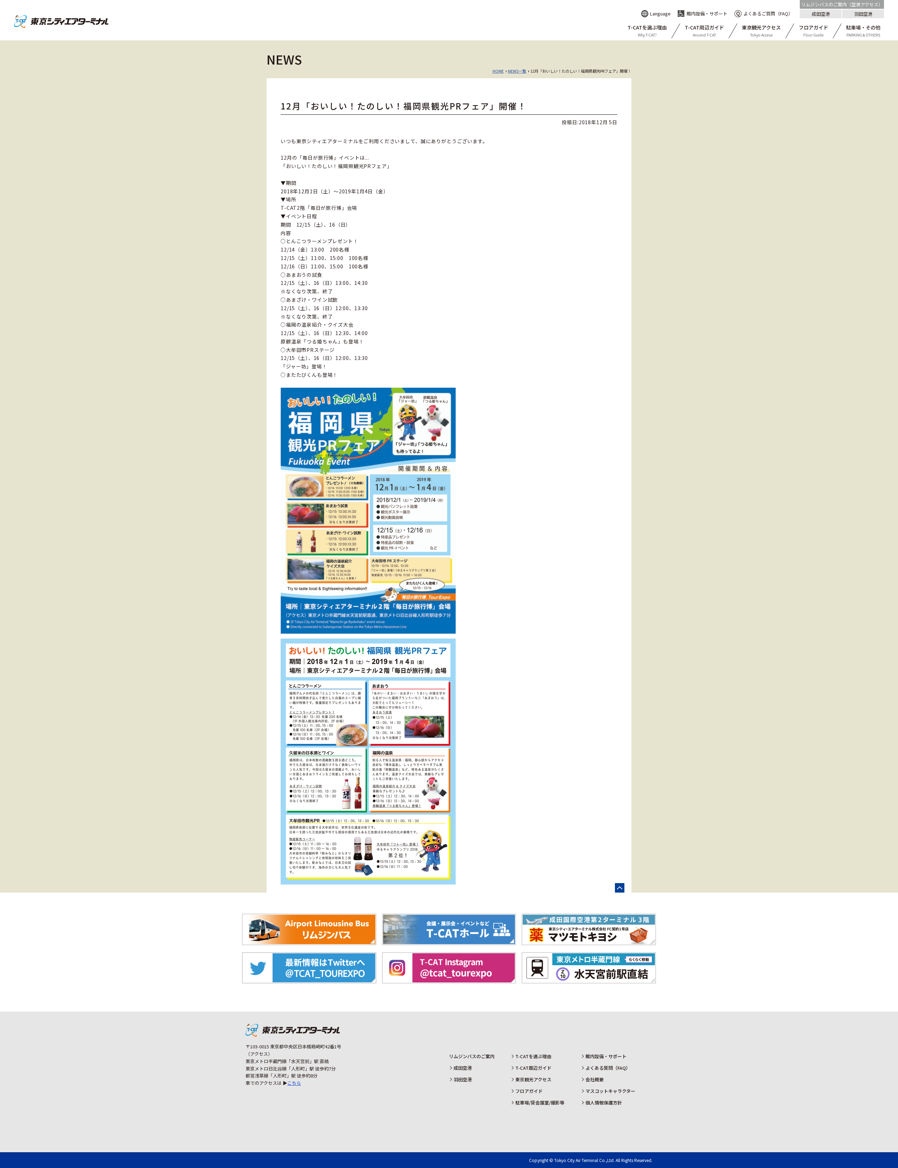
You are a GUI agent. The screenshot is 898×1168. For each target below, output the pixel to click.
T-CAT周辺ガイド (533, 1067)
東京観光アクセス (533, 1079)
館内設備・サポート (605, 1056)
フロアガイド (529, 1091)
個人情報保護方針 (603, 1102)
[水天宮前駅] (589, 979)
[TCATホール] (449, 941)
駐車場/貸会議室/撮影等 (539, 1102)
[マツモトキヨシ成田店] (589, 941)
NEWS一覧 (517, 71)
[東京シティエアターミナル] (61, 25)
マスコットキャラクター (610, 1091)
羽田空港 (863, 14)
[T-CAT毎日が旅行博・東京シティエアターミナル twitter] (309, 979)
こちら (294, 1083)
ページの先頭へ (619, 888)
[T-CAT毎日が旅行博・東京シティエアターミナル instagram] (449, 979)
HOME (498, 71)
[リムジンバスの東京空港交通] (309, 941)
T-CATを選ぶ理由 (533, 1056)
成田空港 (821, 14)
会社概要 (594, 1079)
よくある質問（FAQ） (607, 1067)
